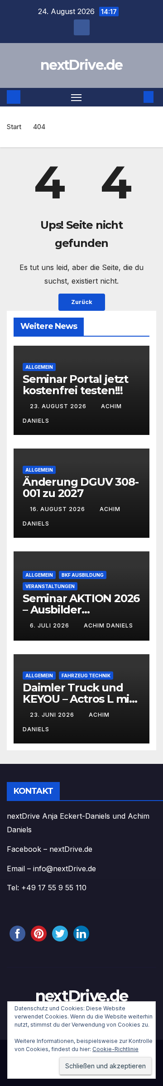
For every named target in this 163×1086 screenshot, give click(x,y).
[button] (135, 96)
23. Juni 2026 (53, 714)
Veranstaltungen (50, 586)
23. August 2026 (59, 406)
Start (14, 126)
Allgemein (39, 367)
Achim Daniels (108, 625)
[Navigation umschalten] (76, 97)
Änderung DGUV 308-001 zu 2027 (80, 487)
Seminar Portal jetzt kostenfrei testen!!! (75, 384)
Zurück (81, 302)
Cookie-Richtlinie (115, 1049)
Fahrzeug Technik (86, 675)
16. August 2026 (58, 509)
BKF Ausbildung (83, 575)
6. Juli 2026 (50, 625)
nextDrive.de (81, 65)
